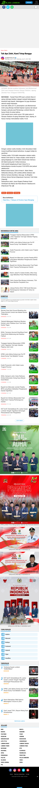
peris (21, 762)
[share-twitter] (8, 7)
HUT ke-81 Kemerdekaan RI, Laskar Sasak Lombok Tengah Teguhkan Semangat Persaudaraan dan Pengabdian (14, 411)
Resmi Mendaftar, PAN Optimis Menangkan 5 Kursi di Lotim (13, 700)
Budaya (7, 642)
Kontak (27, 774)
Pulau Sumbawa (24, 757)
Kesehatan (23, 739)
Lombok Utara (24, 746)
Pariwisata (23, 753)
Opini (2, 753)
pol (2, 764)
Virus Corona (5, 762)
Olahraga (17, 193)
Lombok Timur (5, 746)
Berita (3, 193)
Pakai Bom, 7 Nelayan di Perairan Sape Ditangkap (18, 200)
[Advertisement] (19, 28)
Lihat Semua (19, 420)
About (11, 774)
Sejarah (7, 650)
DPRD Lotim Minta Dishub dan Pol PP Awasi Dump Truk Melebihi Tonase (13, 355)
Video (21, 760)
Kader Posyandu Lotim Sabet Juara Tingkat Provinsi (12, 366)
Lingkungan (23, 741)
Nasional (9, 193)
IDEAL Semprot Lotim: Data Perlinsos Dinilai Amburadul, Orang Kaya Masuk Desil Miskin (13, 378)
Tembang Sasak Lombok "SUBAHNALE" (12, 668)
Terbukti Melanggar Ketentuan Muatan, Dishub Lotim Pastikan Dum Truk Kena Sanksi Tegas (13, 323)
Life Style (4, 741)
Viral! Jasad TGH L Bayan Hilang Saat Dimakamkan (16, 711)
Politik (3, 757)
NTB (21, 748)
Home (2, 50)
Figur (6, 654)
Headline (8, 658)
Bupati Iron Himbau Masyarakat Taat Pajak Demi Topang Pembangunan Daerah (13, 400)
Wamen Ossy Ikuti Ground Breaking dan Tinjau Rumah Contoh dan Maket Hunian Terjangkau (14, 312)
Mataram (3, 748)
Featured (8, 646)
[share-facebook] (3, 7)
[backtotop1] (37, 776)
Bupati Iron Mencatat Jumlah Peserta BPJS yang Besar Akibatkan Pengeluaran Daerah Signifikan (14, 389)
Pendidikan (4, 755)
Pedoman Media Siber (19, 774)
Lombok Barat (5, 743)
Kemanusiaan (5, 739)
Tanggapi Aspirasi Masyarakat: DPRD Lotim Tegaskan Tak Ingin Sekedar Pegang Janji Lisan (13, 345)
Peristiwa (22, 755)
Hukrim (7, 634)
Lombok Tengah (24, 743)
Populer (29, 2)
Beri (2, 729)
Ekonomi (7, 638)
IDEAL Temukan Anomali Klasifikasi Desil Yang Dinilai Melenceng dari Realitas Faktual (14, 334)
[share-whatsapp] (12, 7)
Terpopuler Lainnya (19, 721)
